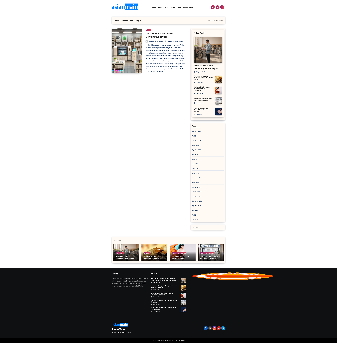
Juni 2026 (195, 136)
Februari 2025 (196, 178)
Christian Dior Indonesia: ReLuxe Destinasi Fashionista (202, 88)
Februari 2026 (196, 140)
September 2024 (197, 201)
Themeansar (182, 340)
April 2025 (195, 168)
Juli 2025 (195, 154)
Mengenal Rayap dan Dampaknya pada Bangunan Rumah (203, 77)
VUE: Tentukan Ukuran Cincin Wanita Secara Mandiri (201, 109)
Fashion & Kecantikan (179, 253)
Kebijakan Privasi (174, 7)
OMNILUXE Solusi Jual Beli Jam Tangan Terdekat (210, 257)
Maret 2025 (195, 173)
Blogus (173, 340)
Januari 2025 (196, 182)
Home (154, 7)
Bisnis (148, 29)
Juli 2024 (195, 210)
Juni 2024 (195, 215)
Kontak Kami (188, 7)
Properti (146, 253)
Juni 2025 (195, 159)
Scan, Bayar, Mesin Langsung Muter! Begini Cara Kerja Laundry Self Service (125, 259)
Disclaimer (162, 7)
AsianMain (151, 41)
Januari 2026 (196, 145)
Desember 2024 (197, 187)
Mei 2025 (195, 164)
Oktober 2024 (196, 196)
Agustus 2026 (196, 131)
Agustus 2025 (196, 150)
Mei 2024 (195, 219)
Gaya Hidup (119, 253)
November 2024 (197, 192)
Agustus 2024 (196, 206)
